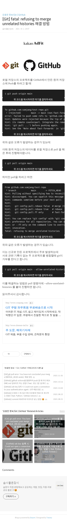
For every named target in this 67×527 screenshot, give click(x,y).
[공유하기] (12, 354)
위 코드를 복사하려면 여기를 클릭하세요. (33, 99)
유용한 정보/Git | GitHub (13, 14)
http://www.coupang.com (17, 303)
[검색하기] (63, 3)
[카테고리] (4, 3)
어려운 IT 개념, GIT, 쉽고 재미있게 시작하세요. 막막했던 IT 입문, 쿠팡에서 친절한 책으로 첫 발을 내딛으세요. (33, 313)
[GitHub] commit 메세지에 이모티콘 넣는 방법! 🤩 (24, 399)
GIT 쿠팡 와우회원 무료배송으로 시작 (29, 307)
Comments (8, 470)
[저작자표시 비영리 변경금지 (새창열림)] (37, 354)
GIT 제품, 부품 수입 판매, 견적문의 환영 (28, 334)
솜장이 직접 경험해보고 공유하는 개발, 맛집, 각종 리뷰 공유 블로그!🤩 (27, 489)
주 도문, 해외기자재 (18, 330)
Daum (32, 518)
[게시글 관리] (16, 354)
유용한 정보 (9, 368)
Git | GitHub (21, 368)
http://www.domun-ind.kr (17, 325)
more (62, 411)
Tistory (49, 518)
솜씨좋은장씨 (11, 483)
